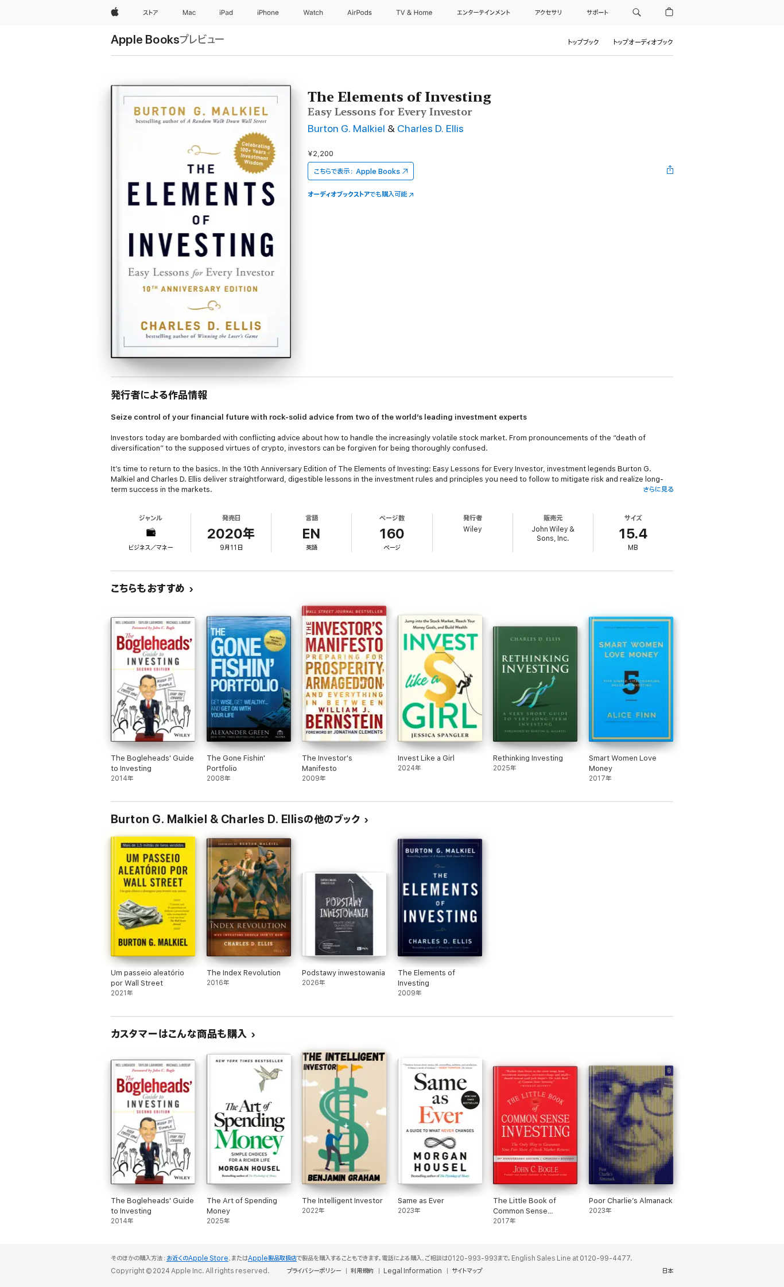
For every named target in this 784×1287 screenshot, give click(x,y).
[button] (637, 12)
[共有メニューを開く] (670, 171)
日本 (667, 1271)
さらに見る (658, 489)
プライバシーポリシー (314, 1271)
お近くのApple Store (197, 1258)
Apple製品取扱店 (272, 1258)
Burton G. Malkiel (346, 129)
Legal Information (412, 1271)
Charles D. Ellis (430, 129)
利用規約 (362, 1271)
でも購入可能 (357, 194)
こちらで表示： (357, 171)
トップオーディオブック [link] (643, 42)
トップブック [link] (583, 42)
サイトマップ (467, 1271)
